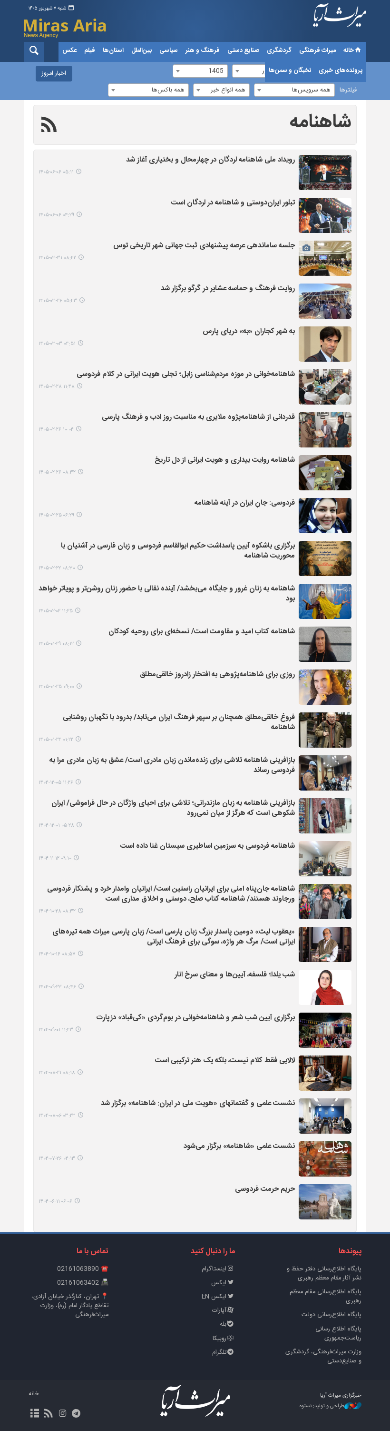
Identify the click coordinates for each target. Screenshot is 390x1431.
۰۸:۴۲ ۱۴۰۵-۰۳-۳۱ (57, 258)
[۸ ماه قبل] (325, 987)
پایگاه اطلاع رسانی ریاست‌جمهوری (338, 1333)
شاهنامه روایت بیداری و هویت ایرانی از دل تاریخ (225, 460)
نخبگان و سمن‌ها (290, 70)
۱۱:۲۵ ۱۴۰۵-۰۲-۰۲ (56, 611)
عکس (69, 50)
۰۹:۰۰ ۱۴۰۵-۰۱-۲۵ (56, 686)
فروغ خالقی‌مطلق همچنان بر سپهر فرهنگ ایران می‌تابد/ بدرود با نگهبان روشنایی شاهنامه (179, 722)
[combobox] (294, 90)
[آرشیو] (34, 1414)
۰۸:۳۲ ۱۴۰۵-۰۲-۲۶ (57, 472)
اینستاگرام (214, 1269)
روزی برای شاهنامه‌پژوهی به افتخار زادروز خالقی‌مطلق (217, 675)
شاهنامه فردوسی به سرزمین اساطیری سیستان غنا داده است (207, 846)
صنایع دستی (243, 50)
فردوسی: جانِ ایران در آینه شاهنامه (245, 503)
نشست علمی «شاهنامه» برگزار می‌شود (239, 1146)
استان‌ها (113, 50)
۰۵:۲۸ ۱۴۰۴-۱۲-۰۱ (56, 825)
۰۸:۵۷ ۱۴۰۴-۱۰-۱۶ (57, 954)
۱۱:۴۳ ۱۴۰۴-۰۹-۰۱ (56, 1030)
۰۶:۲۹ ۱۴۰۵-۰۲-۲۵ (56, 515)
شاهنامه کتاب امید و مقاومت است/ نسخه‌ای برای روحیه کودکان (201, 632)
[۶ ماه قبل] (325, 773)
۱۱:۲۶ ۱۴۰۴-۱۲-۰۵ (56, 782)
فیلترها (348, 90)
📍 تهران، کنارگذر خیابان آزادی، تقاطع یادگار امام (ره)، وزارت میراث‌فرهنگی (69, 1306)
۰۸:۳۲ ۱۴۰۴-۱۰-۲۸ (57, 911)
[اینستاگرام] (62, 1414)
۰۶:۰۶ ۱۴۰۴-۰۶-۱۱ (55, 1201)
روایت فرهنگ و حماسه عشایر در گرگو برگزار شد (228, 289)
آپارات (219, 1311)
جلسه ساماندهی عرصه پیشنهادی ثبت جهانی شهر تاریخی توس (204, 246)
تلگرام (219, 1353)
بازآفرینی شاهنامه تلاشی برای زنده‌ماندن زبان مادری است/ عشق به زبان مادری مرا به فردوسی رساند (172, 765)
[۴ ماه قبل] (325, 601)
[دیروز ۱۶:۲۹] (325, 215)
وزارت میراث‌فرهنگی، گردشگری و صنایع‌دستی (323, 1356)
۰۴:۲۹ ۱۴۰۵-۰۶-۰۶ (56, 215)
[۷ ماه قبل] (325, 901)
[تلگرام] (76, 1414)
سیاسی (168, 50)
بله (223, 1324)
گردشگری (279, 50)
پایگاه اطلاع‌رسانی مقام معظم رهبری (325, 1296)
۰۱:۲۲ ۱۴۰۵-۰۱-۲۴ (56, 739)
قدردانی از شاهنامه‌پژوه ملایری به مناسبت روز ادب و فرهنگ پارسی (198, 417)
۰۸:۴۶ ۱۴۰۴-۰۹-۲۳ (57, 987)
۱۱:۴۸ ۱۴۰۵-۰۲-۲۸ (57, 386)
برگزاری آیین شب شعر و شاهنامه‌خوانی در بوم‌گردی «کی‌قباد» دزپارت (196, 1018)
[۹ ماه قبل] (325, 1030)
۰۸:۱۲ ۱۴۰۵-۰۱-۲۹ (56, 644)
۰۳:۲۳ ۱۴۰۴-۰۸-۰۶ (57, 1115)
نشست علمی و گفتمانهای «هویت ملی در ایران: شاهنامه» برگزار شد (198, 1103)
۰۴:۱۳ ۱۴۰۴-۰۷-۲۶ (57, 1158)
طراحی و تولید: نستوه (322, 1406)
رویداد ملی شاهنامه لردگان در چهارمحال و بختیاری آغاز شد (210, 160)
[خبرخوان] (48, 1414)
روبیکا (219, 1339)
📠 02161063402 (82, 1283)
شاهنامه (320, 122)
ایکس (218, 1283)
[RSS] (49, 126)
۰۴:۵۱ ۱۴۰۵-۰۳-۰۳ (57, 343)
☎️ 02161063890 (82, 1269)
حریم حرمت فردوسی (265, 1189)
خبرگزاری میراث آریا (339, 22)
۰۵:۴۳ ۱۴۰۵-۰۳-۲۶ (58, 300)
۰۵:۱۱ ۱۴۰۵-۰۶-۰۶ (56, 172)
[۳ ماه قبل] (325, 344)
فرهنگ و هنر (202, 50)
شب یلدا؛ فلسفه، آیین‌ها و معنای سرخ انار (235, 975)
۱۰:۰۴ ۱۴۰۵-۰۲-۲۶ (56, 429)
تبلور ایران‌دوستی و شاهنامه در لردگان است (233, 203)
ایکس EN (214, 1297)
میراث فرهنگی (317, 50)
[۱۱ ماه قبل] (325, 1201)
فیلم (89, 50)
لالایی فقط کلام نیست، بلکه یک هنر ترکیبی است (225, 1060)
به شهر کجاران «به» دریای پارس (249, 331)
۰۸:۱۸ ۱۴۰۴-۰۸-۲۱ (57, 1072)
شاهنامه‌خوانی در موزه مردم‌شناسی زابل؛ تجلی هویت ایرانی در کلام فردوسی (186, 374)
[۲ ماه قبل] (325, 258)
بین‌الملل (141, 50)
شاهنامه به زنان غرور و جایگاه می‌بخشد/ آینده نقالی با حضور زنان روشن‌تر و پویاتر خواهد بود (167, 594)
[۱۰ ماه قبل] (325, 1116)
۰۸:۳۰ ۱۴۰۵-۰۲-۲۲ (57, 568)
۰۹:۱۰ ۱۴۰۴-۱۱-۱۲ (55, 858)
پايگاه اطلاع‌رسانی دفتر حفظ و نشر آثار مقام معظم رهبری (324, 1273)
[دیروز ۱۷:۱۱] (325, 172)
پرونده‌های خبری (340, 70)
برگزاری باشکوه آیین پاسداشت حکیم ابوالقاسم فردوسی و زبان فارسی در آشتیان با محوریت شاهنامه (178, 551)
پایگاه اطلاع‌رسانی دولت (331, 1315)
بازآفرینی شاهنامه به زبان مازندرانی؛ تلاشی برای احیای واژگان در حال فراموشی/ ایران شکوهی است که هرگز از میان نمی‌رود (173, 808)
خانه (348, 50)
